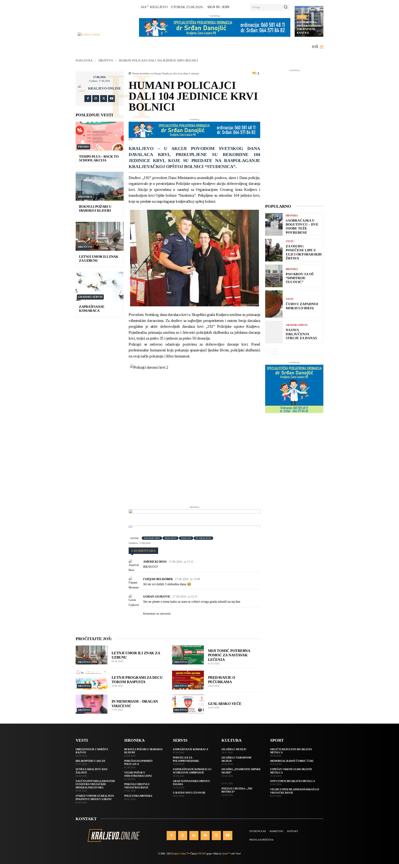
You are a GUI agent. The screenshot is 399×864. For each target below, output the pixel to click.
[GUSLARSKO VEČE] (188, 704)
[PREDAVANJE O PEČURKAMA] (188, 680)
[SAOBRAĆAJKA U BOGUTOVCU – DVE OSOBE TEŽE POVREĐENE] (274, 224)
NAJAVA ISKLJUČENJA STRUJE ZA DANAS (301, 334)
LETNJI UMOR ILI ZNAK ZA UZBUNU (98, 259)
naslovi (186, 538)
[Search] (285, 7)
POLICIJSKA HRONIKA (138, 795)
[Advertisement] (294, 134)
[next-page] (274, 351)
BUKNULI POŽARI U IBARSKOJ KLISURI (95, 208)
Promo (83, 146)
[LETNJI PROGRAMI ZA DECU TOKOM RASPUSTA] (91, 680)
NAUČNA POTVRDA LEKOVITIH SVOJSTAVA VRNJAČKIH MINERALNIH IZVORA (95, 784)
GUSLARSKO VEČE (224, 704)
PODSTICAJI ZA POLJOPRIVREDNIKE (186, 759)
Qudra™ (226, 853)
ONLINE (201, 853)
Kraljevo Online (104, 88)
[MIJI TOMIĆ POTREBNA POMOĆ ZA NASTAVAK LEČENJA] (188, 655)
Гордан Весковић (158, 579)
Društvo (106, 60)
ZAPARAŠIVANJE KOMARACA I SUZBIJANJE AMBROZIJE (192, 771)
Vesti (301, 16)
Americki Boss (155, 561)
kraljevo (170, 538)
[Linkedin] (193, 835)
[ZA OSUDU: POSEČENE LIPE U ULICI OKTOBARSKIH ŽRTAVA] (274, 250)
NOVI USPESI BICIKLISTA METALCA (292, 781)
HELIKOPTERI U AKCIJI (90, 761)
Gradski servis (90, 296)
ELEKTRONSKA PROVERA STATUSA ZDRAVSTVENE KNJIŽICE (309, 27)
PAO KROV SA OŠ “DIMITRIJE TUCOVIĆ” (300, 278)
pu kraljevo (203, 538)
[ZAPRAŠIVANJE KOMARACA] (100, 286)
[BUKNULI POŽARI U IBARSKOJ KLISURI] (100, 186)
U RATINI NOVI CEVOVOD (189, 792)
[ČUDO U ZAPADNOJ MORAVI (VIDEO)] (274, 303)
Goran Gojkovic (157, 596)
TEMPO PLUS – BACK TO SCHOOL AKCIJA (98, 158)
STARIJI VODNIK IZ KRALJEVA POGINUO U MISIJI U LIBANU (95, 797)
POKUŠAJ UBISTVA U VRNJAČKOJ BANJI (137, 786)
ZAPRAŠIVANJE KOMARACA (91, 309)
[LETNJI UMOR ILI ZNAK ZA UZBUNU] (100, 236)
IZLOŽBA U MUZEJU (234, 749)
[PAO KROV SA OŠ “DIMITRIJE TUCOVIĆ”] (274, 276)
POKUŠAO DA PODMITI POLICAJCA (138, 763)
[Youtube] (111, 98)
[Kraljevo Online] (106, 34)
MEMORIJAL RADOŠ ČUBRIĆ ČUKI (291, 761)
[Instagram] (95, 98)
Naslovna (84, 60)
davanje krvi (152, 538)
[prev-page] (267, 351)
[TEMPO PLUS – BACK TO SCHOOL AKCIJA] (100, 136)
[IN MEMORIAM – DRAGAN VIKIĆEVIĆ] (91, 704)
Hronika (85, 196)
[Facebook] (87, 98)
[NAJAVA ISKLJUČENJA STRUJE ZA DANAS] (274, 332)
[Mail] (205, 835)
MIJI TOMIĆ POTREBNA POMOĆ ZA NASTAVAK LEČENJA (229, 655)
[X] (103, 98)
